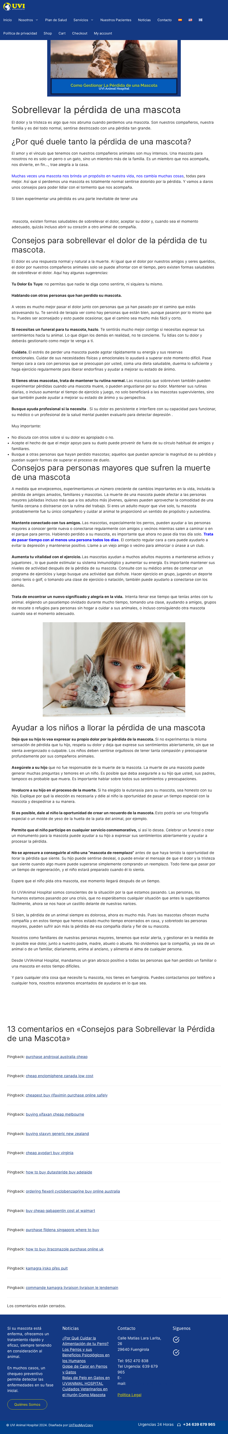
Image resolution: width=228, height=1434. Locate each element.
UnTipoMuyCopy (81, 1425)
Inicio (7, 20)
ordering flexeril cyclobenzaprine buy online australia (73, 1191)
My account (103, 33)
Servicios (80, 20)
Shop (48, 33)
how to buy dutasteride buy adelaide (59, 1172)
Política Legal (129, 1395)
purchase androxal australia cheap (57, 1056)
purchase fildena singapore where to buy (62, 1230)
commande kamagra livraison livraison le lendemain (72, 1287)
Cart (62, 33)
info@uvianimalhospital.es (150, 1383)
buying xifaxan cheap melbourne (55, 1114)
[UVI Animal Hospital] (14, 6)
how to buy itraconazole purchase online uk (65, 1249)
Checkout (79, 33)
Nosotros (25, 20)
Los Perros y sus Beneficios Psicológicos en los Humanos (86, 1355)
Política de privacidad (20, 33)
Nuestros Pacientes (115, 20)
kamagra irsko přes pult (47, 1268)
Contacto (164, 20)
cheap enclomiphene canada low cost (59, 1076)
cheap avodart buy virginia (49, 1153)
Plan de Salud (56, 20)
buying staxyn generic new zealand (57, 1133)
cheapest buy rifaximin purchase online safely (67, 1095)
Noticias (144, 20)
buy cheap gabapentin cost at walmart (60, 1210)
